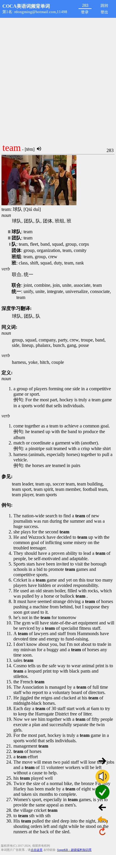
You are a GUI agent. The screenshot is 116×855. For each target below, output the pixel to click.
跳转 (104, 5)
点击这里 (37, 849)
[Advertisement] (58, 79)
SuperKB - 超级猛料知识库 (74, 849)
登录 (85, 12)
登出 (104, 12)
